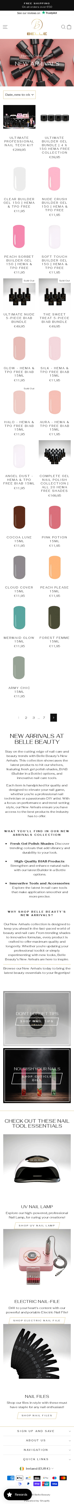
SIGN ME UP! (37, 772)
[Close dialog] (62, 715)
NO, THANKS (37, 784)
